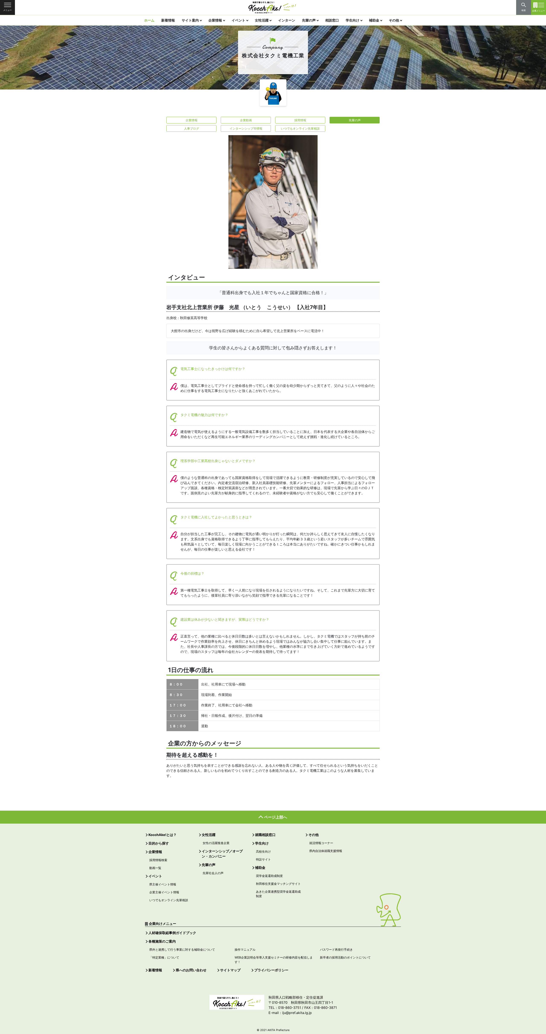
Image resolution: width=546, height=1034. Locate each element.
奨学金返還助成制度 (269, 876)
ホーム (149, 20)
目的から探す (158, 843)
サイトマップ (230, 970)
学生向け (352, 20)
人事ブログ (191, 128)
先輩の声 (309, 20)
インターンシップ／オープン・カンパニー (222, 853)
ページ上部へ (275, 817)
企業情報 (215, 20)
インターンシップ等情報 (245, 128)
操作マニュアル (245, 949)
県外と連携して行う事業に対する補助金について (182, 949)
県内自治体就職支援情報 (325, 851)
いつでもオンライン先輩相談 (300, 128)
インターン (286, 20)
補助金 (374, 20)
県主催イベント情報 (162, 884)
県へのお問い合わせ (191, 970)
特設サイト (263, 859)
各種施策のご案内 (162, 941)
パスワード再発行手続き (336, 949)
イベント (238, 20)
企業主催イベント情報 (164, 892)
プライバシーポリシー (271, 970)
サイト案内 (190, 20)
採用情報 (300, 120)
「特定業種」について (164, 957)
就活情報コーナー (321, 843)
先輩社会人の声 (213, 873)
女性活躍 (262, 20)
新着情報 (168, 20)
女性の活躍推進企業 (216, 843)
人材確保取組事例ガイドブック (172, 933)
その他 (394, 20)
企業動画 (246, 120)
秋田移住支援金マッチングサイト (278, 883)
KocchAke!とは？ (162, 835)
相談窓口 (332, 20)
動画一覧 (155, 868)
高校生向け (263, 851)
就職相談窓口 (265, 835)
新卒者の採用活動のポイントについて (345, 957)
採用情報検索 (158, 860)
